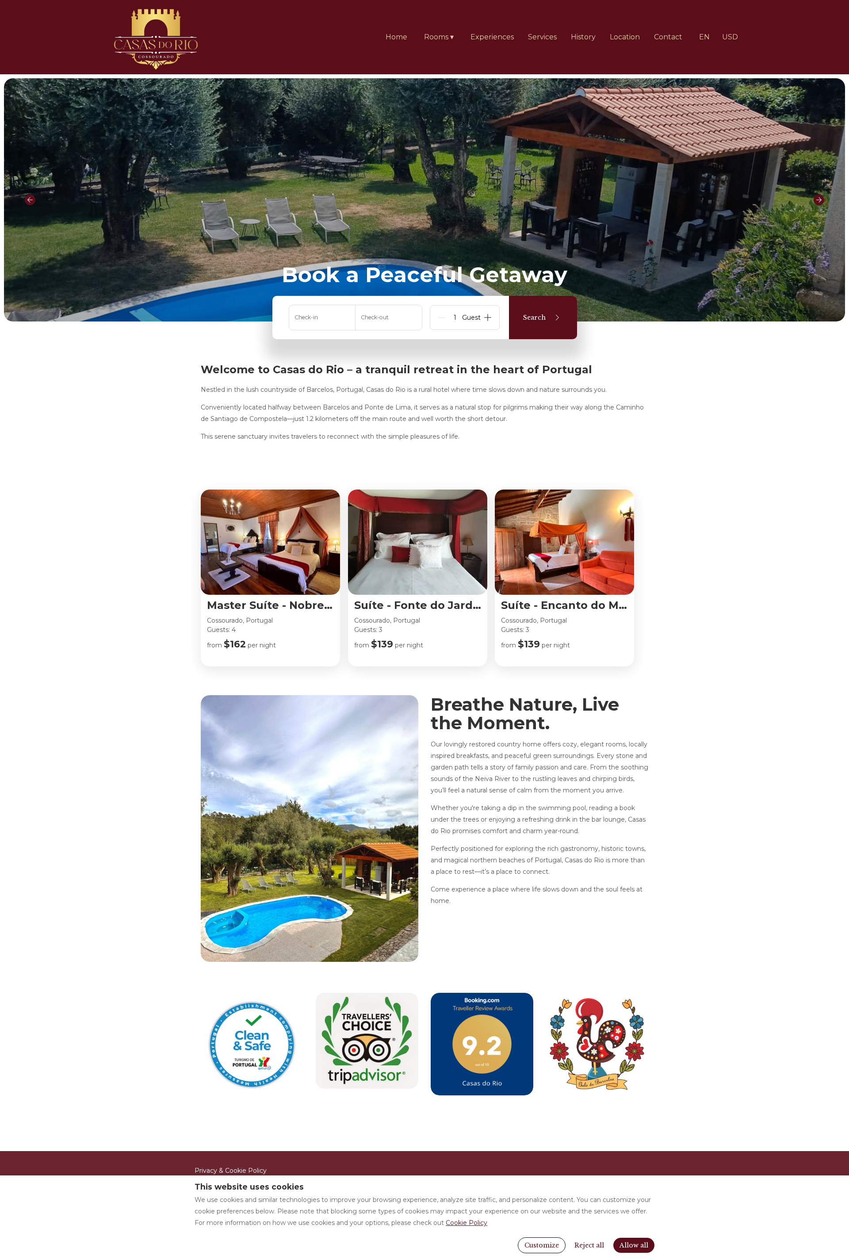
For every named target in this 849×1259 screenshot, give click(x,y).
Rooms (439, 37)
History (583, 37)
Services (542, 37)
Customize (541, 1245)
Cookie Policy (466, 1223)
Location (625, 37)
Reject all (589, 1245)
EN (704, 37)
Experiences (492, 37)
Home (396, 37)
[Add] (487, 317)
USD (730, 37)
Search (534, 317)
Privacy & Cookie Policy (231, 1171)
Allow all (634, 1245)
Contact (668, 37)
